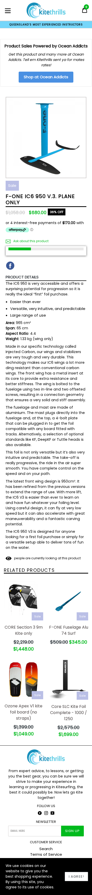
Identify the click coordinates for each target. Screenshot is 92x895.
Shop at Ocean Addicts (46, 77)
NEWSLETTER (46, 822)
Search (46, 848)
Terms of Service (46, 854)
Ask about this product (31, 241)
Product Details (22, 277)
